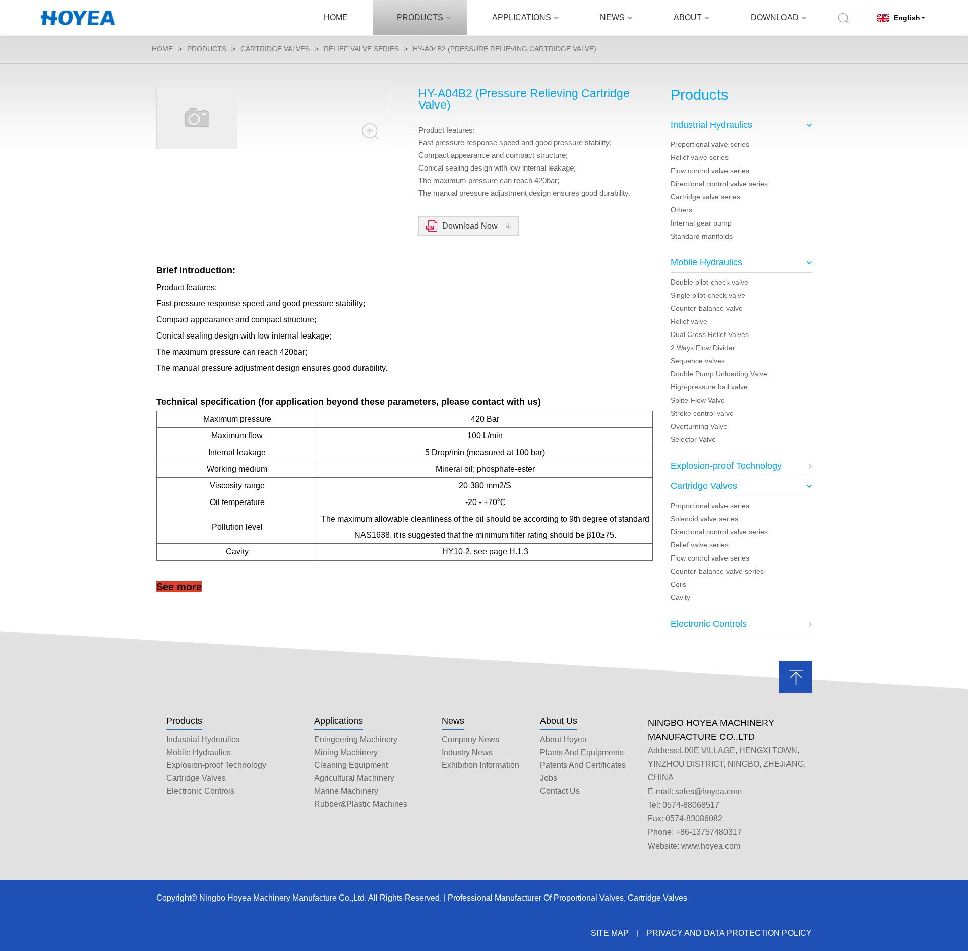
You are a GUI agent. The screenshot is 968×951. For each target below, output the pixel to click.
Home (162, 49)
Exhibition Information (480, 765)
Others (681, 210)
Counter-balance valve (707, 308)
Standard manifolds (702, 236)
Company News (470, 739)
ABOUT (688, 17)
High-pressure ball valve (709, 387)
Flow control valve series (710, 170)
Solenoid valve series (704, 519)
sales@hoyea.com (708, 791)
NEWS (612, 17)
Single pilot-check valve (708, 295)
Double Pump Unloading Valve (719, 374)
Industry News (467, 752)
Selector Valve (693, 439)
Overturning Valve (699, 426)
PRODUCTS (420, 17)
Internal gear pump (701, 223)
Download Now (470, 225)
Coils (678, 584)
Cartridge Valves (275, 49)
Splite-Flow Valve (698, 400)
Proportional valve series (710, 144)
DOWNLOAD (775, 17)
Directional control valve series (719, 184)
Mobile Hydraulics (706, 262)
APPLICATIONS (521, 17)
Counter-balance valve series (717, 571)
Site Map (610, 933)
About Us (558, 721)
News (453, 721)
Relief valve (689, 321)
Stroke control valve (702, 413)
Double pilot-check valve (709, 282)
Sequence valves (698, 361)
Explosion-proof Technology (726, 466)
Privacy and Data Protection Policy (729, 933)
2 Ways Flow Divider (703, 348)
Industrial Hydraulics (711, 125)
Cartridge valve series (705, 197)
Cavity (680, 597)
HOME (336, 17)
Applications (338, 721)
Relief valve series (361, 49)
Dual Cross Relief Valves (710, 334)
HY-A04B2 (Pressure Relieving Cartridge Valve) (504, 49)
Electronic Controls (709, 624)
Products (184, 721)
